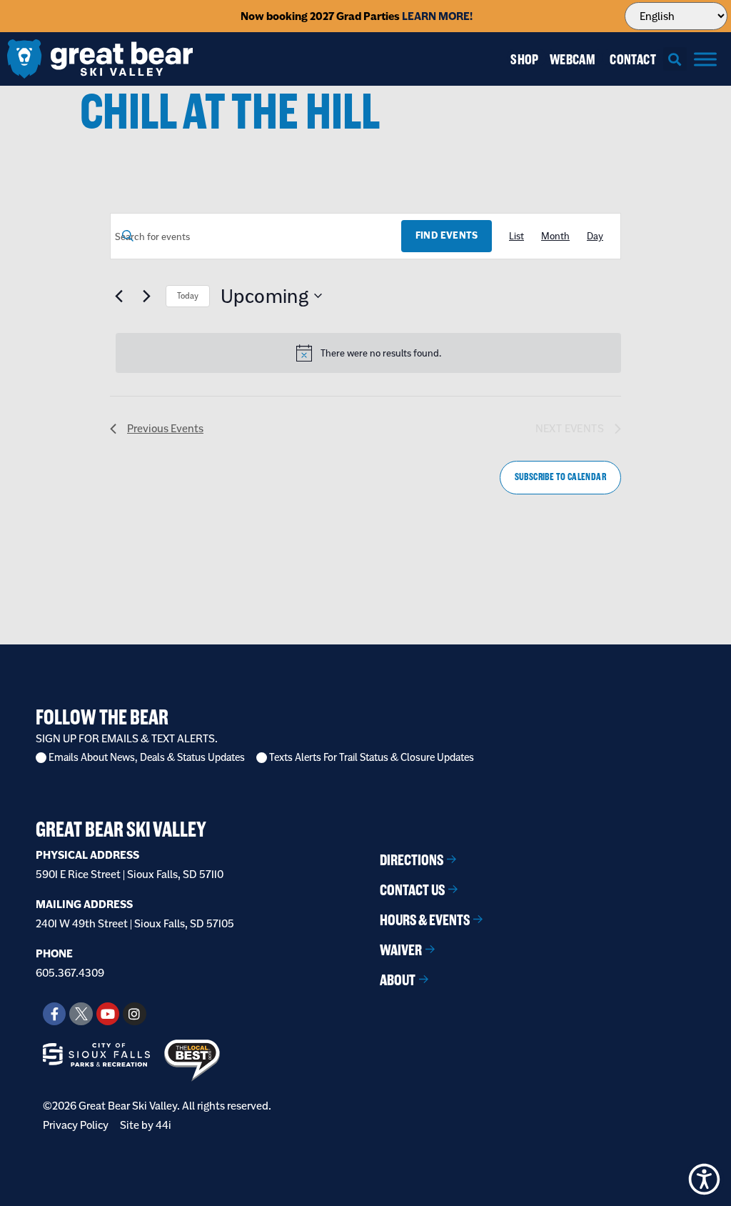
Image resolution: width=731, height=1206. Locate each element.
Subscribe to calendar (560, 477)
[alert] (368, 353)
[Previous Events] (118, 295)
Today (187, 296)
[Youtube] (107, 1013)
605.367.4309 (70, 973)
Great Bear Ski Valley (121, 829)
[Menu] (705, 59)
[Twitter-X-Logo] (80, 1013)
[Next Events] (146, 295)
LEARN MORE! (437, 16)
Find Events (446, 235)
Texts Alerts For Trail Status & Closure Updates (371, 757)
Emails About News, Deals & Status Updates (147, 757)
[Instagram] (134, 1013)
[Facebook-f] (54, 1013)
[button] (675, 59)
